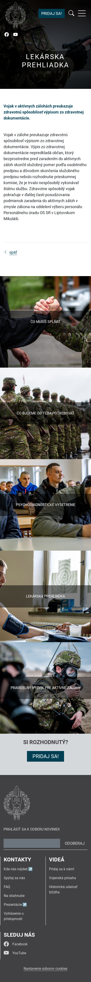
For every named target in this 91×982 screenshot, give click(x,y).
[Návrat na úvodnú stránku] (16, 15)
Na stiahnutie (14, 896)
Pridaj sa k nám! (61, 869)
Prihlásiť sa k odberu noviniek (32, 829)
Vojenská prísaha (62, 878)
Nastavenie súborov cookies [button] (45, 968)
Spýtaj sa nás (14, 878)
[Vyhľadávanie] (71, 13)
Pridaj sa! (51, 13)
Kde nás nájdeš (16, 869)
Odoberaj (75, 843)
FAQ (7, 887)
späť (13, 252)
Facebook (20, 944)
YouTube (19, 953)
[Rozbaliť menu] (81, 13)
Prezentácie (13, 904)
